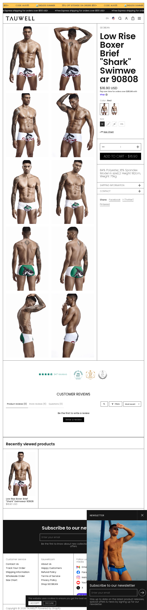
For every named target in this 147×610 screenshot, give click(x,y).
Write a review (73, 419)
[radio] (104, 109)
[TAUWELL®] (20, 18)
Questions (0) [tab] (56, 403)
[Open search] (104, 404)
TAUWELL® (32, 608)
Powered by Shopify (49, 608)
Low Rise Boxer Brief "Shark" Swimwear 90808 (20, 478)
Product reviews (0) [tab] (17, 403)
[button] (107, 18)
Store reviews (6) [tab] (37, 403)
